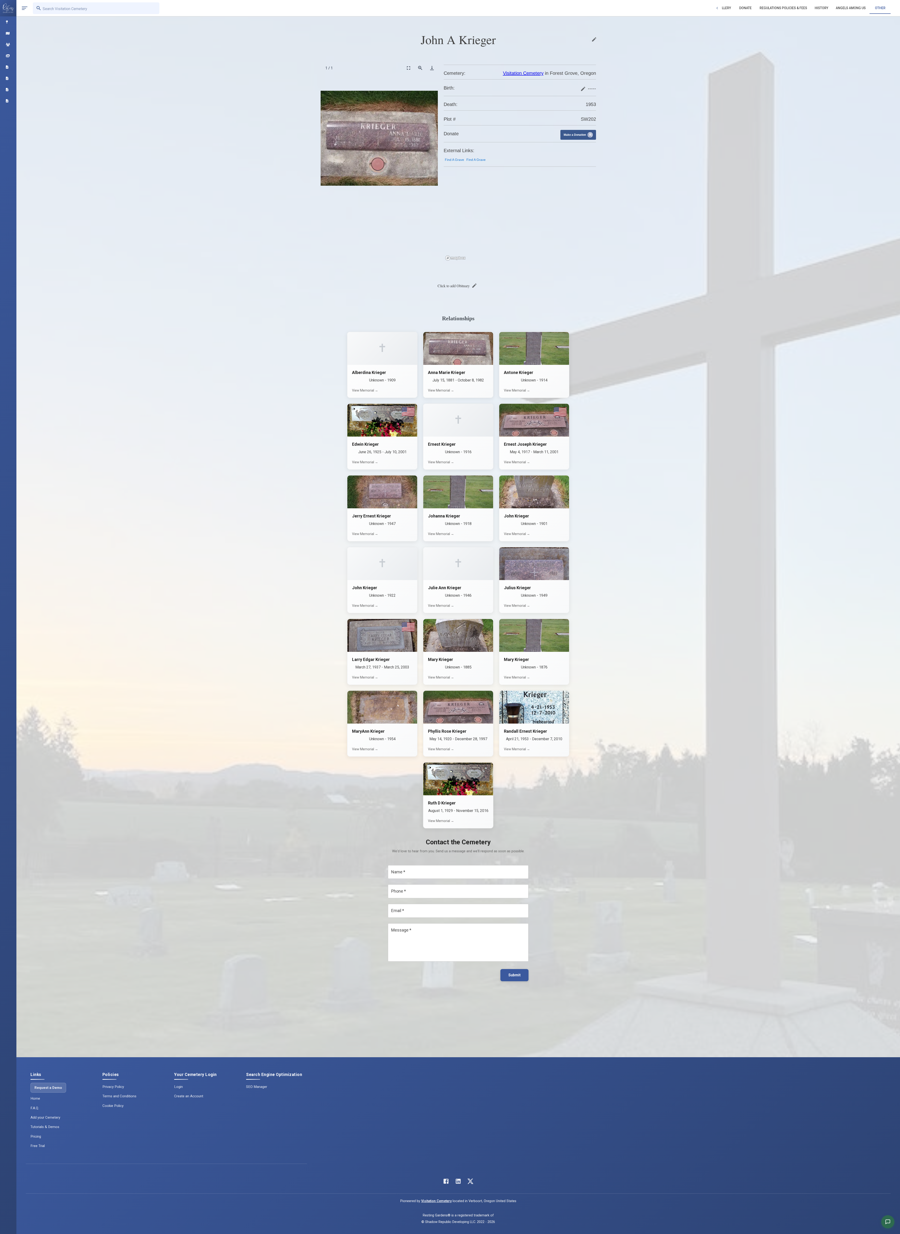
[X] (470, 1182)
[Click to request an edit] (594, 39)
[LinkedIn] (458, 1182)
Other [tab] (880, 8)
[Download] (432, 67)
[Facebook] (446, 1182)
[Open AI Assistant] (887, 1221)
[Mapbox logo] (455, 258)
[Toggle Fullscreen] (408, 67)
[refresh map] (448, 180)
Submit (514, 975)
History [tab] (821, 8)
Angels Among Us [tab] (851, 8)
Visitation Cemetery (523, 73)
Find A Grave (454, 160)
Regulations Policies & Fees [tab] (783, 8)
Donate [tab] (745, 8)
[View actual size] (420, 67)
